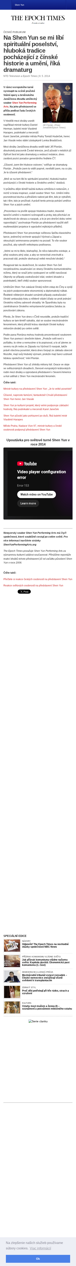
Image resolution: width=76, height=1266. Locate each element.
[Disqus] (38, 709)
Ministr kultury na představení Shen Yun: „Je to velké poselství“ (37, 388)
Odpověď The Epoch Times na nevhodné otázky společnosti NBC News (45, 945)
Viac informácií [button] (40, 1248)
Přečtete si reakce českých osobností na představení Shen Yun (37, 579)
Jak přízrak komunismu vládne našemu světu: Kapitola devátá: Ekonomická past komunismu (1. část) (46, 962)
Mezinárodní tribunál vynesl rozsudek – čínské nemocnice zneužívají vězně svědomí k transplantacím (44, 978)
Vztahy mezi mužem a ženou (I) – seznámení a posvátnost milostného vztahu (47, 1007)
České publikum (14, 32)
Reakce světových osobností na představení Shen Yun (33, 585)
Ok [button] (38, 1258)
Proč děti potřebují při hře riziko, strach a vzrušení (45, 992)
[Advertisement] (37, 626)
